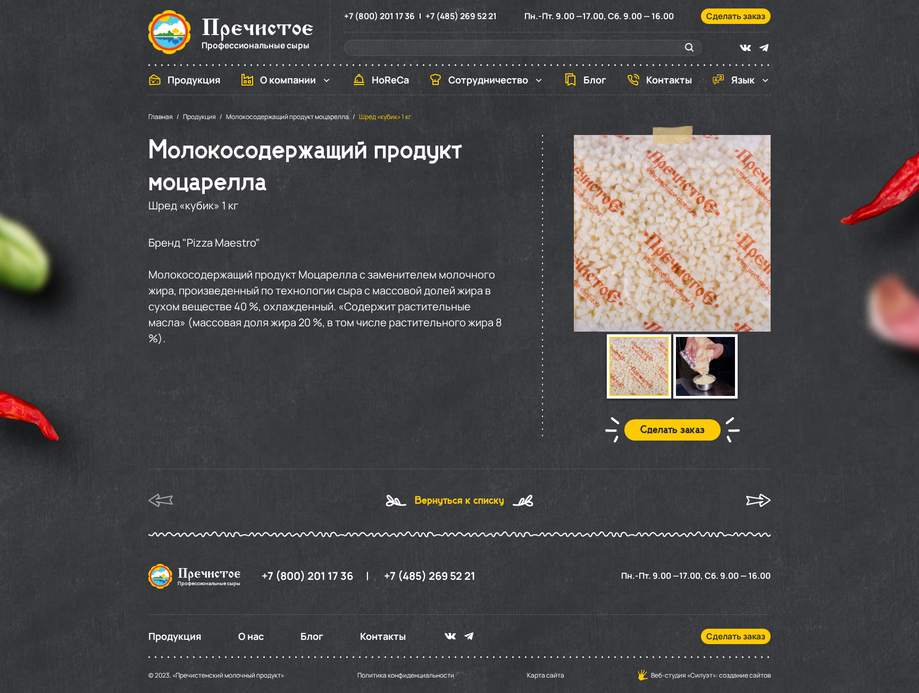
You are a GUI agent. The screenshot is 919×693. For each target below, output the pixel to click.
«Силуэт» (701, 675)
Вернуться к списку (459, 500)
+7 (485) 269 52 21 (461, 16)
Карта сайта (545, 675)
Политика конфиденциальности (405, 675)
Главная (160, 116)
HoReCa (390, 79)
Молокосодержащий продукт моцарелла (287, 116)
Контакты (669, 79)
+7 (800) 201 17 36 (379, 16)
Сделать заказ (735, 16)
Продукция (194, 79)
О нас (251, 636)
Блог (594, 79)
